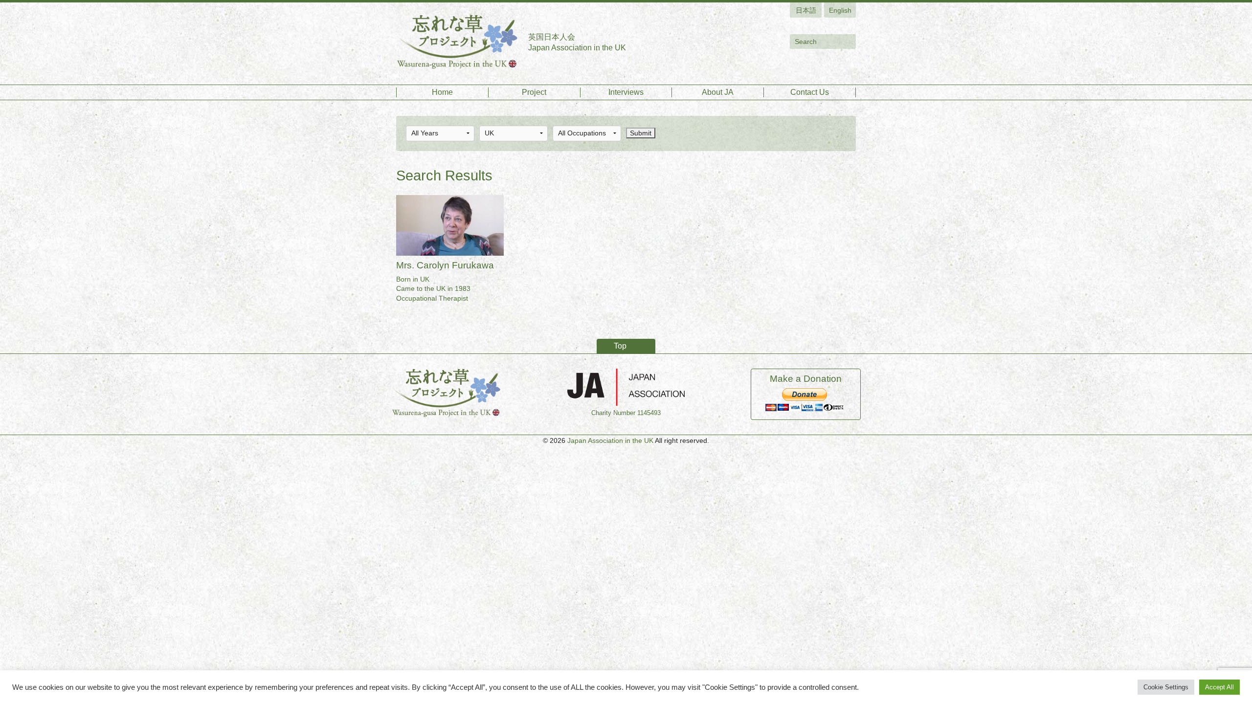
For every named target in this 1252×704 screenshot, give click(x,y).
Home (442, 92)
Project (534, 92)
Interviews (626, 92)
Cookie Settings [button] (1165, 687)
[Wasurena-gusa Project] (457, 42)
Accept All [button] (1219, 687)
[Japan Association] (626, 386)
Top (620, 346)
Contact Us (809, 92)
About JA (718, 92)
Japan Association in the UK (610, 440)
